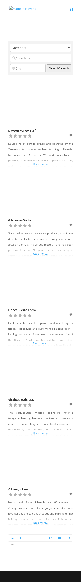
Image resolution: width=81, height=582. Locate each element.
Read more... (40, 164)
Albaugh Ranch (19, 489)
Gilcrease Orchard (21, 220)
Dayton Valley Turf (22, 130)
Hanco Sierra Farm (22, 310)
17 (50, 538)
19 (68, 538)
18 (59, 538)
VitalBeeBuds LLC (21, 399)
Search (59, 68)
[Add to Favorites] (71, 135)
